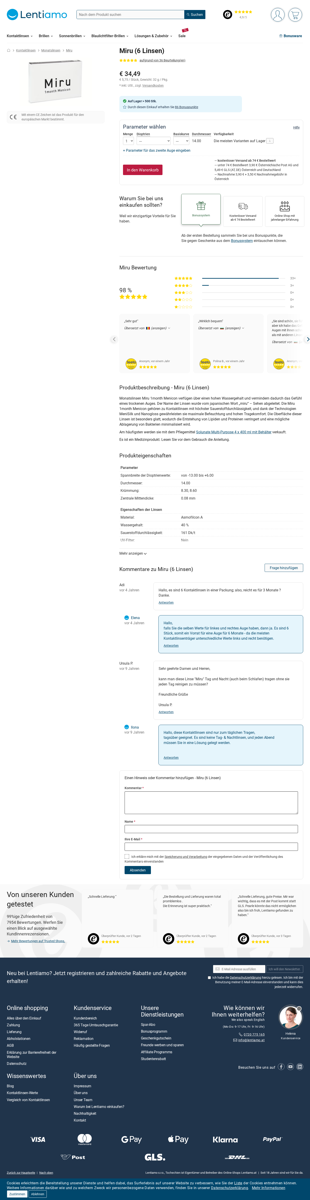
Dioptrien (143, 134)
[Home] (8, 50)
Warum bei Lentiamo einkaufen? (99, 1106)
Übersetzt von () (145, 328)
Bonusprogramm (154, 1031)
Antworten (166, 602)
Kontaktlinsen (26, 50)
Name (130, 821)
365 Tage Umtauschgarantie (96, 1024)
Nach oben (46, 1173)
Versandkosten (153, 85)
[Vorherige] (114, 339)
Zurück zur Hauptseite (21, 1173)
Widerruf (80, 1031)
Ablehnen (37, 1194)
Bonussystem (242, 240)
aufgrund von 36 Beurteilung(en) (162, 60)
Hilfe (296, 127)
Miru (69, 50)
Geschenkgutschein (156, 1038)
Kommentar (134, 788)
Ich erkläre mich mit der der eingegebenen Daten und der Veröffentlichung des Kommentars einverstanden (204, 858)
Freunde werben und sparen (162, 1045)
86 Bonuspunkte (186, 107)
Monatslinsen (50, 50)
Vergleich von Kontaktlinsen (28, 1099)
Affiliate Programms (156, 1051)
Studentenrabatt (153, 1058)
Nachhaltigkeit (85, 1113)
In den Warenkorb (143, 170)
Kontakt (80, 1120)
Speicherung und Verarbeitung (186, 856)
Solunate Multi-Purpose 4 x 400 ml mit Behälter (233, 431)
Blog (10, 1086)
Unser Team (83, 1099)
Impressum (82, 1086)
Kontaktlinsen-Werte (22, 1092)
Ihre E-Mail (133, 839)
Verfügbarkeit (224, 134)
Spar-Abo (148, 1024)
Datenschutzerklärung (229, 1187)
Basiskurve (181, 134)
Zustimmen (17, 1194)
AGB (10, 1045)
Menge (128, 134)
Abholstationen (18, 1038)
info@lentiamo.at (251, 1040)
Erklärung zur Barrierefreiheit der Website (31, 1054)
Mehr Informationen (268, 1187)
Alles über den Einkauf (24, 1018)
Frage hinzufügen (284, 567)
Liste (238, 1182)
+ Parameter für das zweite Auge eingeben (156, 150)
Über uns (80, 1092)
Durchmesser (201, 134)
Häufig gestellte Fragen (92, 1045)
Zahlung (13, 1024)
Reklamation (83, 1038)
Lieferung (14, 1031)
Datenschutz (16, 1063)
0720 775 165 (254, 1034)
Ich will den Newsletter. (285, 969)
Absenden (138, 870)
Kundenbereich (85, 1018)
